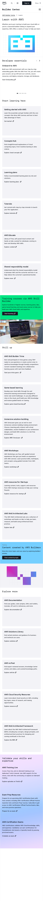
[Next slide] (39, 61)
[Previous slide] (36, 61)
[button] (12, 3)
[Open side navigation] (39, 9)
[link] (20, 15)
